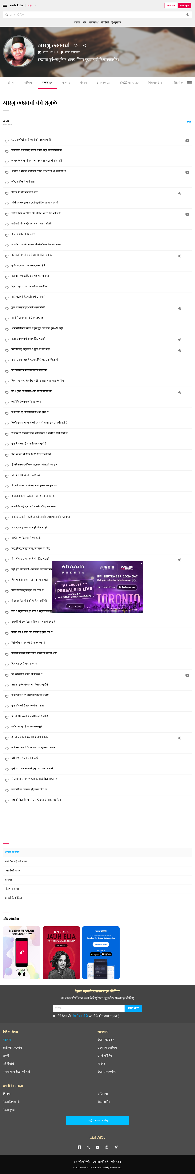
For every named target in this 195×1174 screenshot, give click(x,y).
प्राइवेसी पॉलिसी (82, 1161)
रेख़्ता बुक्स (9, 1109)
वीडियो (105, 22)
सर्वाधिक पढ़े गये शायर (16, 861)
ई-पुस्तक (103, 83)
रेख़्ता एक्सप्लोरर (107, 1071)
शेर (83, 83)
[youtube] (97, 1147)
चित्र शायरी (155, 83)
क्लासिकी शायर (12, 871)
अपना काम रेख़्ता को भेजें (16, 1071)
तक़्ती (6, 1055)
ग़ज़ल (47, 83)
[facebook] (79, 1147)
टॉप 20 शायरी (129, 83)
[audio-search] (188, 14)
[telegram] (116, 1147)
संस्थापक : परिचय (107, 1047)
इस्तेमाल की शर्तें (100, 1161)
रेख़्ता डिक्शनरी (11, 1101)
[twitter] (88, 1147)
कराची (67, 52)
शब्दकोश (93, 22)
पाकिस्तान (75, 52)
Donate (171, 5)
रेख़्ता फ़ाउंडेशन (106, 1039)
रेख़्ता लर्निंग (104, 1101)
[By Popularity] (189, 122)
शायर (77, 22)
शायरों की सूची (12, 852)
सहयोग (7, 1039)
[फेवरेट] (76, 45)
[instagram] (107, 1147)
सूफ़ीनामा (103, 1093)
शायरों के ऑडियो (13, 898)
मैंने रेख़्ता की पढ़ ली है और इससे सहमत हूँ (88, 1016)
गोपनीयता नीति (80, 1016)
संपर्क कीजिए (105, 1055)
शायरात (8, 880)
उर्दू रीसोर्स (8, 1063)
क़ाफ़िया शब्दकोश (12, 1047)
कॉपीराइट (116, 1161)
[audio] (180, 193)
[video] (187, 141)
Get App (184, 5)
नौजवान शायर (12, 889)
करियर (101, 1063)
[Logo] (16, 5)
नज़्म (66, 83)
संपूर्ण (11, 83)
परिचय (28, 83)
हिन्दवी (6, 1093)
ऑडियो (177, 83)
